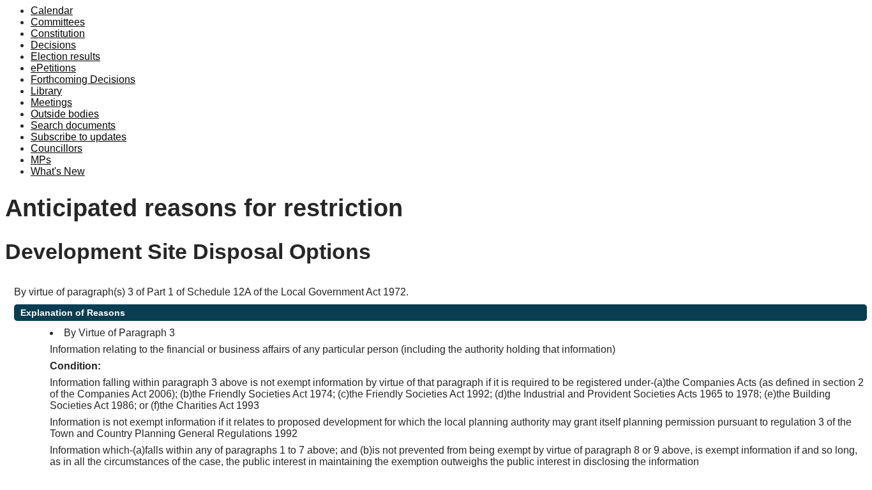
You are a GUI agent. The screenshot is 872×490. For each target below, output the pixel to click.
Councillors (56, 148)
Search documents (73, 125)
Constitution (58, 33)
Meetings (51, 102)
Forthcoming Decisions (83, 79)
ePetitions (53, 68)
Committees (58, 22)
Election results (65, 56)
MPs (41, 159)
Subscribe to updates (78, 136)
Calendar (52, 10)
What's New (58, 171)
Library (46, 90)
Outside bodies (65, 113)
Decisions (53, 45)
